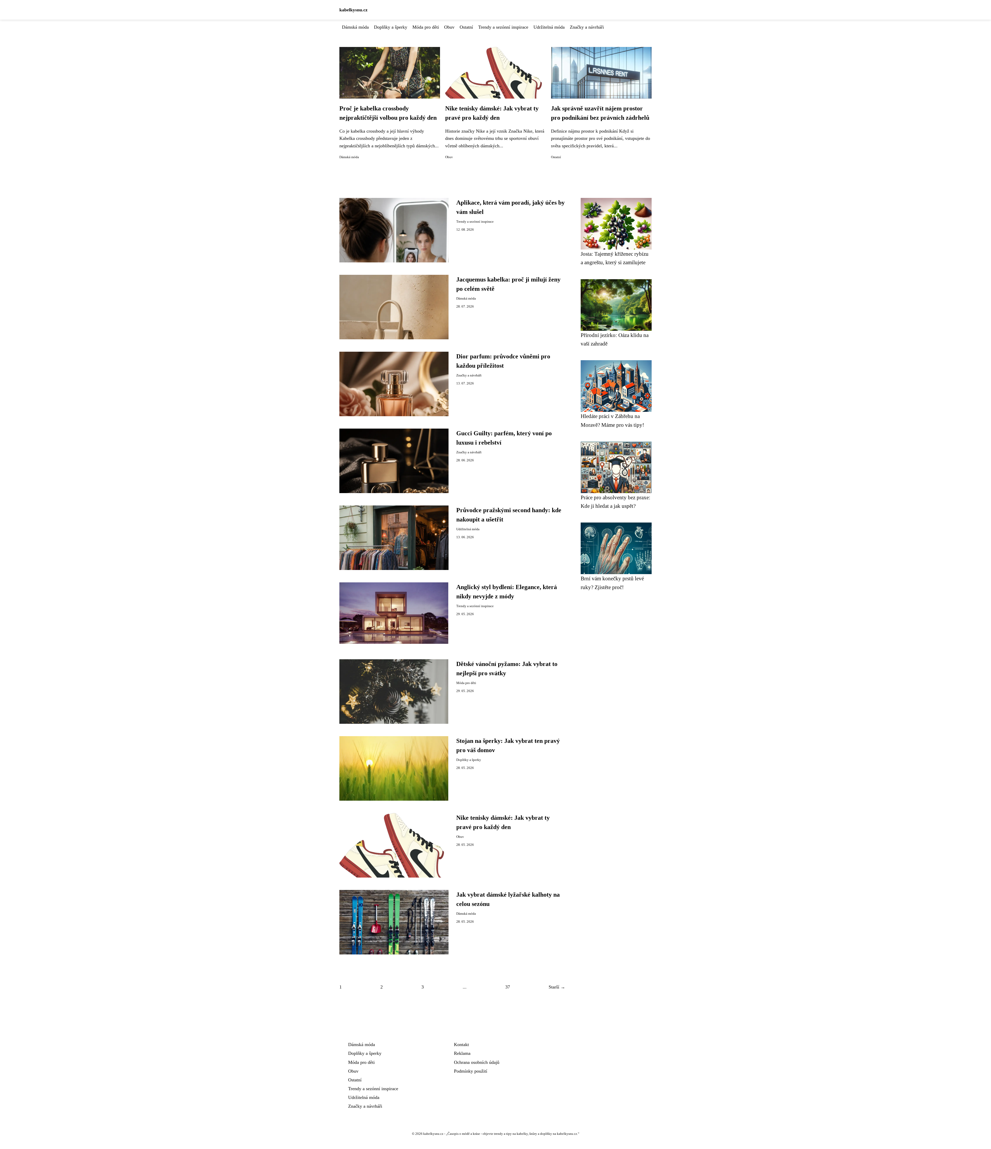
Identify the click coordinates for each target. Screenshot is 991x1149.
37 (507, 987)
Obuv (449, 27)
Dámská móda (355, 27)
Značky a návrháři (587, 27)
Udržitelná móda (549, 27)
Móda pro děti (425, 27)
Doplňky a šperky (390, 27)
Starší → (557, 987)
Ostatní (466, 27)
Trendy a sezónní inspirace (503, 27)
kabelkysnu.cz (353, 9)
